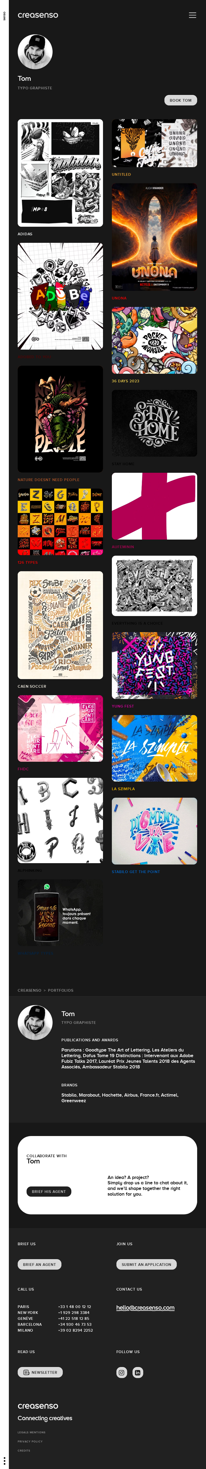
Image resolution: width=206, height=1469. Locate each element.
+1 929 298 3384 (74, 1312)
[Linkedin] (138, 1372)
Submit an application (147, 1264)
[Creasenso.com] (38, 15)
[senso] (4, 15)
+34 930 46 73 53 (75, 1324)
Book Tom (181, 100)
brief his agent (49, 1191)
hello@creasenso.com (145, 1308)
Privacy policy (30, 1441)
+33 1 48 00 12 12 (74, 1307)
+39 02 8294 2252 (75, 1330)
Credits (24, 1450)
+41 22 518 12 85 (73, 1318)
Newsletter (44, 1372)
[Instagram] (121, 1372)
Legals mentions (32, 1432)
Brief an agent (39, 1264)
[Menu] (192, 15)
